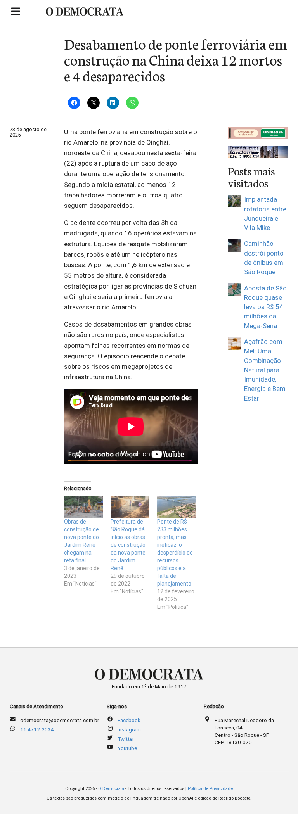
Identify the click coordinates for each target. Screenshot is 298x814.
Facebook (129, 720)
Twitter (126, 739)
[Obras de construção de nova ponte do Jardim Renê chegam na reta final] (83, 507)
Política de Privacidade (210, 788)
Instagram (129, 729)
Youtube (127, 748)
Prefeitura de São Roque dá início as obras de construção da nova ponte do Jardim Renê (128, 544)
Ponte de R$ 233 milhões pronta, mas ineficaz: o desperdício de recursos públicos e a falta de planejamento (175, 552)
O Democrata (111, 788)
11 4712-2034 (37, 729)
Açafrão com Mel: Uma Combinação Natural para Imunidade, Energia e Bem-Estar (266, 370)
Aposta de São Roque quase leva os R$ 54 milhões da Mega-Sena (265, 307)
